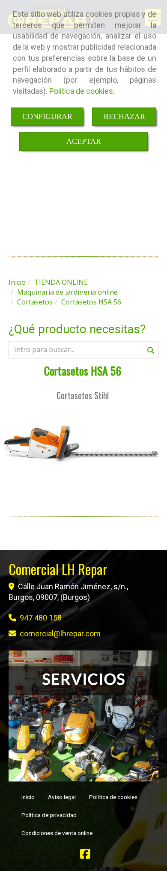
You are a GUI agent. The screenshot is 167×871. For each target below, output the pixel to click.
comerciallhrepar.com (60, 633)
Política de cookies (81, 91)
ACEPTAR (83, 141)
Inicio (28, 796)
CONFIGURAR (47, 116)
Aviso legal (62, 796)
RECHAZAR (124, 116)
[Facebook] (85, 856)
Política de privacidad (49, 814)
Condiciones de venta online (56, 832)
